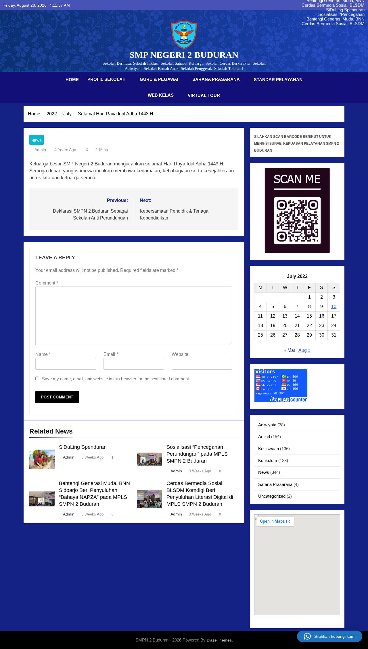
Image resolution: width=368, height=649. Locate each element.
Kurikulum (267, 460)
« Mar (289, 350)
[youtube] (361, 46)
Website (180, 354)
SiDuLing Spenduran (345, 9)
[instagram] (354, 46)
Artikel (264, 436)
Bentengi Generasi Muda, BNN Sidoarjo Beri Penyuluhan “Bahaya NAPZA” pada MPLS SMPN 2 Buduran (336, 19)
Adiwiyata (267, 424)
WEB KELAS (161, 95)
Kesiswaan (268, 448)
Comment (46, 282)
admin (40, 149)
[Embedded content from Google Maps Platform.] (297, 564)
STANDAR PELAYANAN (278, 79)
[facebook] (347, 46)
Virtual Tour (204, 95)
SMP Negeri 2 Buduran (184, 55)
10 (333, 306)
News (36, 141)
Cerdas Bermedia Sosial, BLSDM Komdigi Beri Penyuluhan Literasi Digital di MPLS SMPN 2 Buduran (338, 5)
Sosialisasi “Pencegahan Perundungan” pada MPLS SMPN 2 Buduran (340, 14)
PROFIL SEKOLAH (106, 79)
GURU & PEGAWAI (159, 79)
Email (110, 354)
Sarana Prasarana (275, 484)
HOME (72, 79)
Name (43, 354)
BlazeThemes (219, 640)
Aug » (304, 350)
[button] (329, 636)
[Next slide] (360, 5)
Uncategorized (271, 496)
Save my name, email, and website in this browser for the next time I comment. (116, 378)
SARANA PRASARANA (216, 79)
